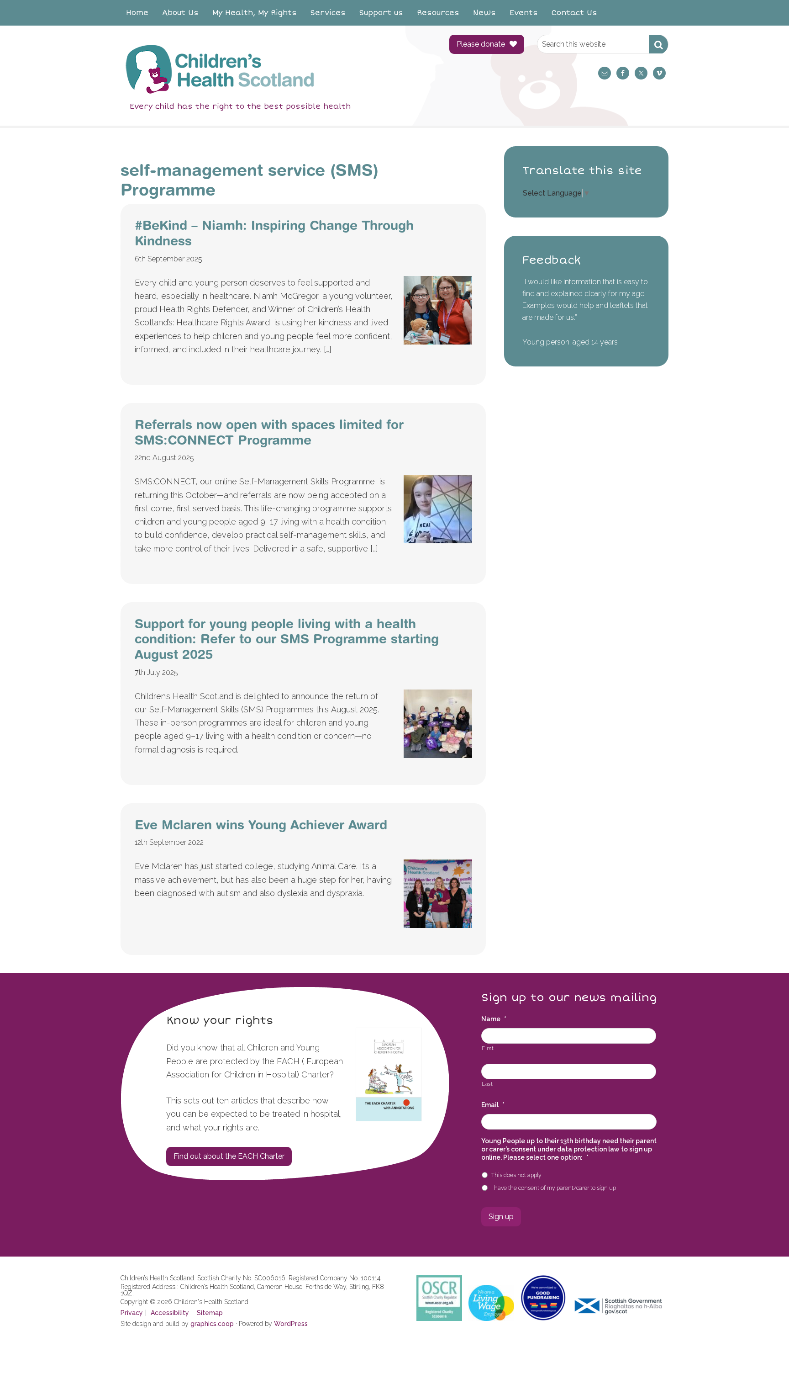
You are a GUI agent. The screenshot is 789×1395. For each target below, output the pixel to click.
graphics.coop (212, 1323)
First (488, 1048)
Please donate (481, 44)
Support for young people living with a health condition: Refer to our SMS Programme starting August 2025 (287, 639)
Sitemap (210, 1312)
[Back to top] (763, 1369)
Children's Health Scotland (275, 69)
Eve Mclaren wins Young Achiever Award (261, 824)
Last (487, 1084)
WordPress (291, 1323)
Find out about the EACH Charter (229, 1156)
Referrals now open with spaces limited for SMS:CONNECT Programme (269, 432)
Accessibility (170, 1312)
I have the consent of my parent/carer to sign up (553, 1187)
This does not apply (516, 1175)
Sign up (501, 1216)
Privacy (132, 1312)
